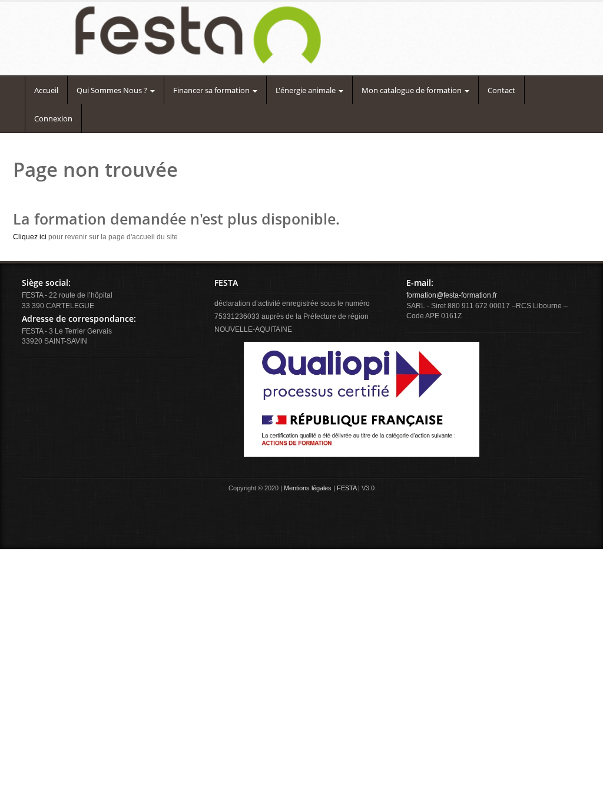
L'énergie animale (306, 90)
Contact (501, 90)
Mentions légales (308, 487)
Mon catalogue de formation (412, 90)
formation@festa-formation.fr (451, 295)
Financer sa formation (212, 90)
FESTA (346, 487)
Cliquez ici (30, 237)
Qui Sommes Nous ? (113, 90)
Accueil (46, 90)
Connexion (53, 118)
